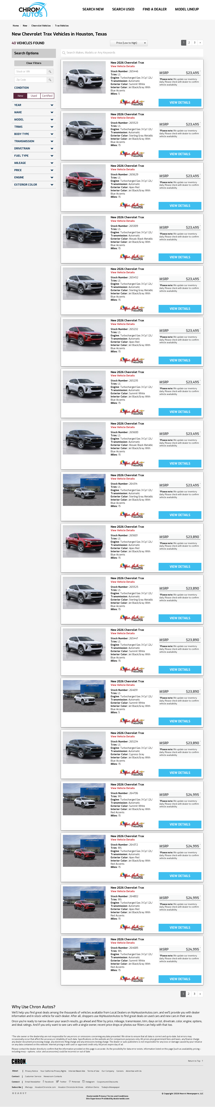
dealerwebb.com (121, 1098)
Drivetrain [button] (22, 148)
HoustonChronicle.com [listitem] (45, 1087)
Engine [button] (19, 177)
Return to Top (194, 1061)
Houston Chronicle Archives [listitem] (70, 1087)
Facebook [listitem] (49, 1082)
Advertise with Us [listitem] (133, 1071)
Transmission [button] (24, 141)
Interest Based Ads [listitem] (77, 1071)
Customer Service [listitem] (33, 1076)
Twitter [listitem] (63, 1082)
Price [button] (18, 170)
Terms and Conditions (117, 1096)
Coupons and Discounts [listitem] (107, 1082)
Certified (47, 96)
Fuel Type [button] (21, 155)
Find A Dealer (155, 9)
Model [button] (19, 119)
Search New (93, 9)
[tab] (34, 87)
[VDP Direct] (132, 102)
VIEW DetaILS (180, 103)
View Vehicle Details (123, 66)
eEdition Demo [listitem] (92, 1087)
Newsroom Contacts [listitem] (53, 1076)
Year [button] (17, 105)
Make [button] (18, 112)
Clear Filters (33, 63)
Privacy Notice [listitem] (31, 1071)
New (20, 96)
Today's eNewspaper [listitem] (110, 1087)
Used (34, 96)
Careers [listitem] (119, 1071)
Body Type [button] (21, 134)
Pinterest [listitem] (76, 1082)
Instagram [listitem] (90, 1082)
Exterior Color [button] (25, 184)
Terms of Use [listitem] (93, 1071)
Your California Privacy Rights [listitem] (53, 1071)
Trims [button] (18, 127)
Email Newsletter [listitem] (32, 1082)
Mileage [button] (20, 163)
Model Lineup (187, 9)
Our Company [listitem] (108, 1071)
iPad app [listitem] (29, 1087)
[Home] (34, 10)
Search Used (123, 9)
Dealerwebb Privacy (96, 1096)
